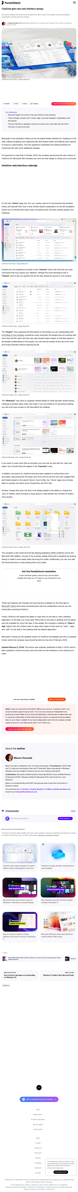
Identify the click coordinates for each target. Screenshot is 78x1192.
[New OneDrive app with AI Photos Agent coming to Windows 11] (58, 887)
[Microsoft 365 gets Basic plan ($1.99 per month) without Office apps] (58, 922)
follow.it (38, 1158)
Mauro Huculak (13, 23)
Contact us (38, 1148)
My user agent (38, 1124)
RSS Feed (38, 1153)
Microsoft (6, 138)
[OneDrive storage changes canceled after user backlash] (58, 853)
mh (39, 1189)
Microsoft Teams (9, 606)
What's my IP (38, 1114)
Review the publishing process (48, 835)
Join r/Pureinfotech (58, 699)
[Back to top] (39, 1087)
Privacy (38, 1143)
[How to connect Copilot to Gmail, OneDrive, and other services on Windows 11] (20, 922)
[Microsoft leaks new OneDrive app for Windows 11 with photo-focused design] (20, 887)
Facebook (38, 1168)
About (38, 1138)
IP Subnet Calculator (38, 1119)
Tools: (38, 1109)
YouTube (38, 1173)
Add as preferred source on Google (39, 1099)
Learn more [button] (59, 1168)
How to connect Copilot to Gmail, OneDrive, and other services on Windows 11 (19, 936)
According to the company (13, 335)
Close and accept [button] (61, 1172)
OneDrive (66, 138)
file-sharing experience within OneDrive (47, 553)
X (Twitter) (38, 1163)
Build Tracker (38, 1129)
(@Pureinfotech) (24, 23)
